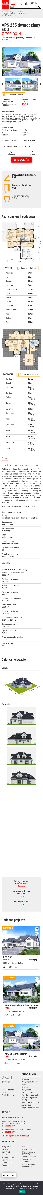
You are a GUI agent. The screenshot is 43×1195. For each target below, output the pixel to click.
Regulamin (26, 1079)
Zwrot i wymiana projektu (31, 1095)
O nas (4, 1092)
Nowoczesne (7, 1163)
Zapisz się (10, 1175)
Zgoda (22, 1192)
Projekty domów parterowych (28, 1153)
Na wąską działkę (9, 1157)
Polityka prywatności (30, 1082)
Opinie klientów (8, 1095)
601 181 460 (10, 1126)
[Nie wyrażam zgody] (40, 1188)
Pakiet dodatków (28, 1092)
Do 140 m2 (6, 1152)
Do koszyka (20, 160)
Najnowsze (6, 1160)
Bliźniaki (5, 1149)
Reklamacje (26, 1087)
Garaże (4, 1155)
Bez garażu (6, 1147)
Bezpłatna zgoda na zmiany (29, 1099)
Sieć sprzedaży (8, 1090)
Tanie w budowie (29, 1156)
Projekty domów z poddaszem (13, 13)
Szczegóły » (33, 959)
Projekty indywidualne (30, 1108)
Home (4, 12)
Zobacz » (21, 886)
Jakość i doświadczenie (31, 1102)
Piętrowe (5, 1165)
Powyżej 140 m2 (28, 1149)
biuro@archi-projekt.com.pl (17, 1136)
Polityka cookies (28, 1090)
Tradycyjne (26, 1159)
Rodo (24, 1084)
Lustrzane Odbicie (15, 95)
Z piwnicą (26, 1162)
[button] (39, 7)
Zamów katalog (28, 1105)
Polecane (26, 1147)
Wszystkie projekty (15, 12)
